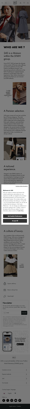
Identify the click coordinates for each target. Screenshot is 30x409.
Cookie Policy (20, 210)
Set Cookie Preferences (15, 216)
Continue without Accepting (22, 186)
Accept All (15, 221)
